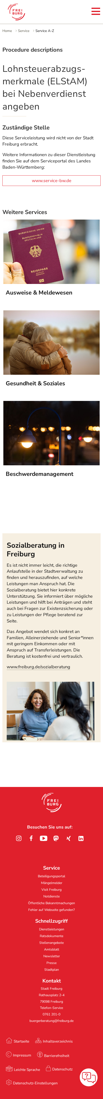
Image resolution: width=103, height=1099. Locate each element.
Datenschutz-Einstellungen (35, 1083)
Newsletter (51, 956)
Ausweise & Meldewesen (39, 292)
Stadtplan (51, 969)
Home (7, 30)
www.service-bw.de (51, 181)
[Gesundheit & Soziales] (51, 373)
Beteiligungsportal (51, 876)
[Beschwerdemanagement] (51, 464)
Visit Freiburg (51, 889)
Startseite (21, 1041)
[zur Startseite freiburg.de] (23, 12)
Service (23, 30)
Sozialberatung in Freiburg (35, 549)
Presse (51, 963)
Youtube (43, 838)
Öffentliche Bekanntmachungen (51, 903)
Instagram (19, 838)
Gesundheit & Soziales (35, 383)
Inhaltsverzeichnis (58, 1041)
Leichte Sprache (27, 1069)
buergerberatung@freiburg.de (51, 1021)
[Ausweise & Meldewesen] (51, 282)
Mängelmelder (51, 883)
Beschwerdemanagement (39, 474)
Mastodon (56, 838)
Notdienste (51, 896)
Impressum (22, 1055)
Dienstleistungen (51, 929)
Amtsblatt (51, 949)
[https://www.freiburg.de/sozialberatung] (50, 739)
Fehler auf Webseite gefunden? (51, 910)
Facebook (31, 838)
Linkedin (81, 838)
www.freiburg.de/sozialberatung (38, 667)
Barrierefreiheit (56, 1055)
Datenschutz (62, 1069)
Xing (68, 838)
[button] (52, 802)
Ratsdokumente (51, 936)
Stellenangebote (51, 942)
